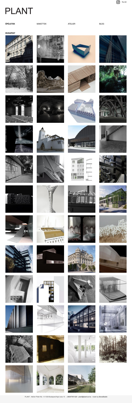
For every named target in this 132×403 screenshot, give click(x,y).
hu (123, 2)
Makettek (41, 23)
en (126, 2)
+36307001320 (72, 397)
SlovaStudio (103, 397)
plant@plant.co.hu (85, 397)
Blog (101, 23)
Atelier (71, 23)
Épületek (10, 23)
